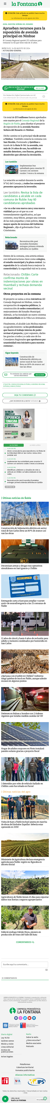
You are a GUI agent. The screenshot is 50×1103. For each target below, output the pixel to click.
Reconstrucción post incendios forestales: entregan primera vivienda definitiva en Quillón (25, 481)
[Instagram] (20, 1018)
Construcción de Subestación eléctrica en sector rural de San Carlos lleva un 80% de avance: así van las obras (24, 531)
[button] (25, 942)
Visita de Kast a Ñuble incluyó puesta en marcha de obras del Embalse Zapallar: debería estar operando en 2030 (24, 824)
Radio (28, 1034)
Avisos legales (7, 1056)
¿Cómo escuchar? (33, 1040)
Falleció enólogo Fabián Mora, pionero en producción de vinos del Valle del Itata (21, 933)
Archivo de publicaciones (7, 1051)
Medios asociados (33, 1043)
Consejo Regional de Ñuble (21, 384)
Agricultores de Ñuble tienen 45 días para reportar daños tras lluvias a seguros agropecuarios (25, 898)
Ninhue (13, 386)
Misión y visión (7, 1044)
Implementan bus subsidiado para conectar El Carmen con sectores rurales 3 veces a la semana (25, 462)
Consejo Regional (30, 120)
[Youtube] (29, 1018)
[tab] (14, 445)
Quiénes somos (7, 1041)
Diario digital (6, 1034)
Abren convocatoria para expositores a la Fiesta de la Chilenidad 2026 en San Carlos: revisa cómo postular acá (26, 453)
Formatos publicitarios (25, 1070)
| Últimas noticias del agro (15, 791)
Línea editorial (7, 1047)
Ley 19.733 (5, 1038)
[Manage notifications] (45, 1098)
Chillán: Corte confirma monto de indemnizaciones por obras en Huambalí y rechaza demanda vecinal (23, 281)
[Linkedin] (34, 1018)
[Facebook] (16, 1018)
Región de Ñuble (11, 123)
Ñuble (18, 386)
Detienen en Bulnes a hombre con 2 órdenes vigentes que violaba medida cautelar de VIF (22, 714)
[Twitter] (25, 1018)
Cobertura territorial (25, 1067)
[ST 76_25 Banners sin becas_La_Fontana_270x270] (19, 439)
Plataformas (25, 1064)
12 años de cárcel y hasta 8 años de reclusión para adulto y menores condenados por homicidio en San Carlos (24, 641)
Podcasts (30, 1046)
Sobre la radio (32, 1037)
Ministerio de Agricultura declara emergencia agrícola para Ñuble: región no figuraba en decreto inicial (23, 862)
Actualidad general (12, 50)
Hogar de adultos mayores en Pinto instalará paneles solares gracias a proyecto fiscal (22, 749)
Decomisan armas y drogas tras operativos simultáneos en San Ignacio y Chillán (21, 567)
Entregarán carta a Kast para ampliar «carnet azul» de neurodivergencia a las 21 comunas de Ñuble (23, 603)
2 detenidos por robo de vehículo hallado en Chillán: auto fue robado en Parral (22, 784)
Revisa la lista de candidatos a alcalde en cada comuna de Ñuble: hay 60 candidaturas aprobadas (23, 198)
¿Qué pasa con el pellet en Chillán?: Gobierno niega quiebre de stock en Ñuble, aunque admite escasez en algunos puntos (24, 678)
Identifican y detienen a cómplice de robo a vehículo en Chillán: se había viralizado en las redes (24, 472)
